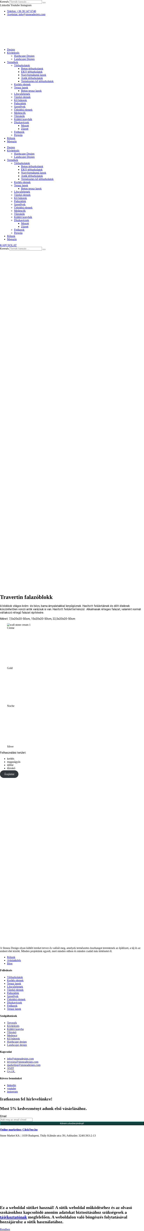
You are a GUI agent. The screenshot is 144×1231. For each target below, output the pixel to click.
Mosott (25, 125)
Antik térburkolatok (32, 78)
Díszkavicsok (21, 122)
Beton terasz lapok (31, 90)
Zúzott (24, 128)
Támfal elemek (22, 97)
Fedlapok (19, 131)
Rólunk (11, 138)
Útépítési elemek (23, 109)
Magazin (12, 141)
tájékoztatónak (13, 1217)
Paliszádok (20, 103)
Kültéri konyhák (23, 119)
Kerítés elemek (22, 84)
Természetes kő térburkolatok (37, 81)
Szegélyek (19, 106)
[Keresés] (44, 2)
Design (11, 49)
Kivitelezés (13, 52)
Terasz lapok (21, 87)
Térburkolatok (22, 65)
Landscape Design (24, 59)
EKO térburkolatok (31, 71)
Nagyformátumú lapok (33, 74)
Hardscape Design (24, 55)
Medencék (20, 112)
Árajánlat (9, 774)
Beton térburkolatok (32, 68)
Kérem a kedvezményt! (72, 1123)
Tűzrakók (19, 116)
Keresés (4, 1)
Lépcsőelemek (22, 93)
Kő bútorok (20, 100)
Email (3, 1116)
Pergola (18, 135)
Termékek (12, 62)
